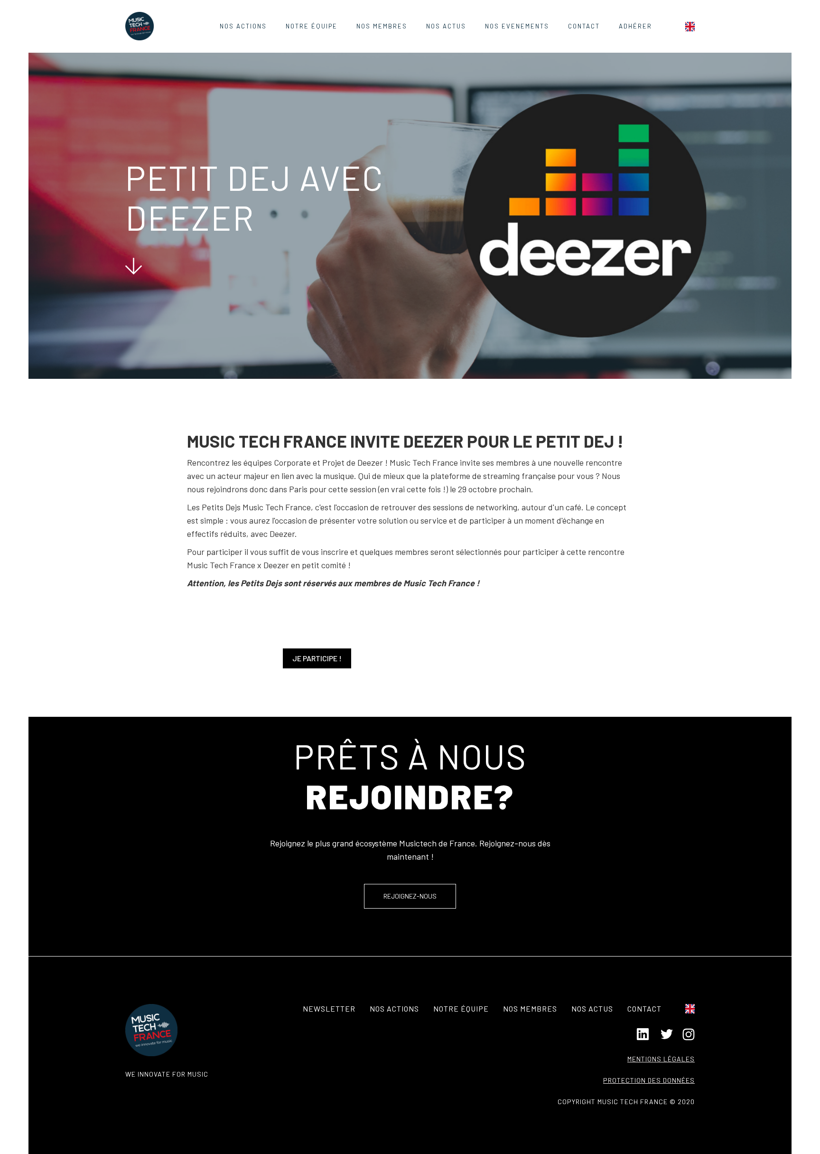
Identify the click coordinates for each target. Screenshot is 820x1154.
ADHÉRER (635, 26)
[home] (139, 26)
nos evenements (517, 26)
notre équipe (461, 1008)
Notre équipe (311, 26)
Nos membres (530, 1008)
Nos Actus (446, 26)
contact (584, 26)
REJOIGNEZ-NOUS (410, 896)
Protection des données (649, 1080)
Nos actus (592, 1008)
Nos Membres (381, 26)
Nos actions (243, 26)
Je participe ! (317, 658)
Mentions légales (661, 1059)
